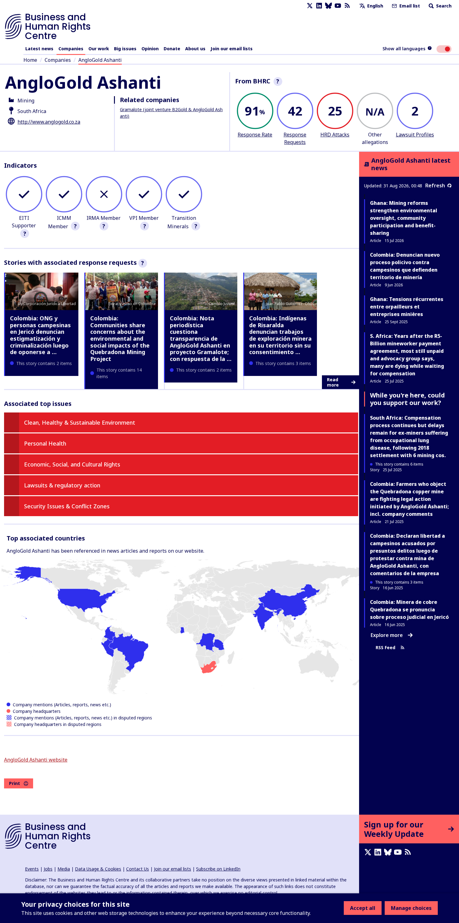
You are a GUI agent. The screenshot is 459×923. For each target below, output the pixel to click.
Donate (172, 49)
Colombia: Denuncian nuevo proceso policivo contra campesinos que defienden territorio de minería (405, 266)
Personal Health (45, 443)
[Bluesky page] (328, 5)
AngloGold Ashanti (100, 60)
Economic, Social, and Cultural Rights (72, 464)
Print (14, 783)
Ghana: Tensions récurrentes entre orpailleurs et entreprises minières (406, 307)
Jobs (48, 869)
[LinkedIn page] (319, 5)
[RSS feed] (347, 5)
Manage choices (411, 908)
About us (195, 49)
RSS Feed (385, 647)
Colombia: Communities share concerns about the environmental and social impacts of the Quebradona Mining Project (120, 338)
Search (443, 6)
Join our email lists (231, 49)
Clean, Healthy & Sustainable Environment (79, 422)
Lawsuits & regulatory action (62, 485)
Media (63, 869)
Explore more (387, 635)
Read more (333, 382)
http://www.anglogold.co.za (48, 121)
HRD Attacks (334, 134)
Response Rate (255, 134)
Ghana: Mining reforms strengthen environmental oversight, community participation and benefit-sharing (403, 218)
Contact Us (137, 869)
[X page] (309, 5)
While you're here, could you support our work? (407, 399)
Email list (409, 6)
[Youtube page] (338, 5)
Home (30, 60)
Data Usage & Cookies (98, 869)
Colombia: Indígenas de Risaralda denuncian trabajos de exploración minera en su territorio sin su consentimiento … (280, 335)
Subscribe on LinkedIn (218, 869)
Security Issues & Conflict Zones (67, 506)
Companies (70, 49)
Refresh (435, 185)
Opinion (150, 49)
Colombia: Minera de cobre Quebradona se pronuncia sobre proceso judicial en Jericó (409, 609)
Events (32, 869)
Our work (98, 49)
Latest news (39, 49)
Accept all (362, 908)
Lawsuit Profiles (415, 134)
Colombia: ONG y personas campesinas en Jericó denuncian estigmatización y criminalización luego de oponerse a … (40, 335)
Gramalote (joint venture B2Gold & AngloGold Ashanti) (171, 112)
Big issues (125, 49)
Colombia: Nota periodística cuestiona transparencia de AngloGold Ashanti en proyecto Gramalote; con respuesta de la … (200, 338)
